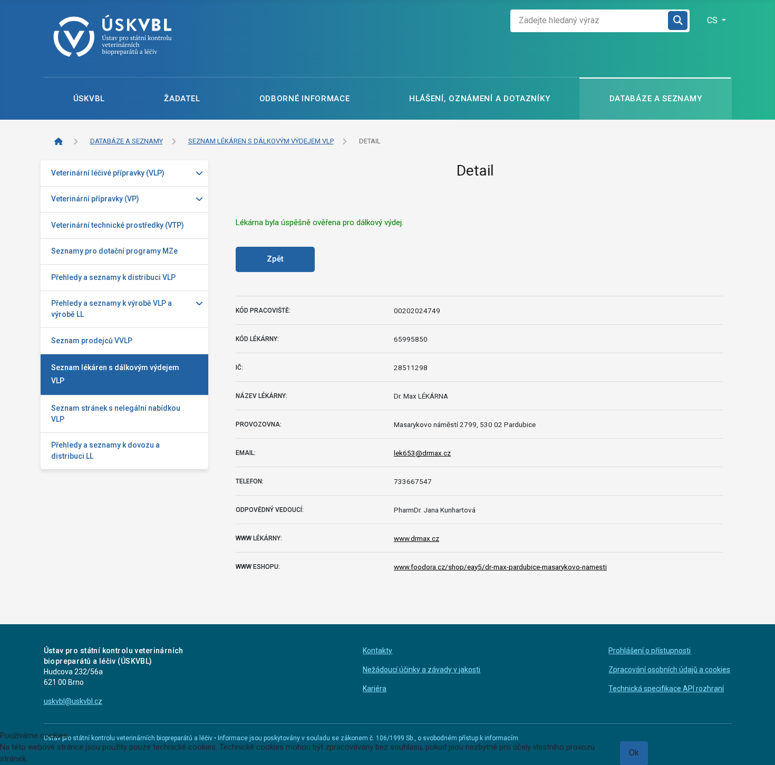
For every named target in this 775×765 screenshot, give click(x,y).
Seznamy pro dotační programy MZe (114, 251)
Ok (634, 753)
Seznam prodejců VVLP (91, 340)
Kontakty (377, 650)
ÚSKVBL (89, 98)
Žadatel (182, 98)
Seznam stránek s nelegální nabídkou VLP (115, 413)
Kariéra (374, 688)
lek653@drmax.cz (422, 453)
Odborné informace (304, 98)
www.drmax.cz (416, 538)
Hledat (678, 20)
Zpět (275, 259)
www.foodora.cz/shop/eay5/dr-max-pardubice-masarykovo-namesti (500, 567)
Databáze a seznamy (655, 98)
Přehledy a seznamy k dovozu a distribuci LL (105, 450)
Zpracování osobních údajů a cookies (669, 669)
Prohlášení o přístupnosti (649, 650)
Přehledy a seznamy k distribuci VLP (113, 277)
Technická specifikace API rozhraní (666, 688)
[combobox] (589, 20)
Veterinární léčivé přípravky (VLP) (107, 173)
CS (713, 20)
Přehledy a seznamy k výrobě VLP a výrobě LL (111, 308)
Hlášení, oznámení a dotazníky (479, 98)
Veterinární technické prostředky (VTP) (117, 225)
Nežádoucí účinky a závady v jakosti (421, 669)
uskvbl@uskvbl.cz (73, 701)
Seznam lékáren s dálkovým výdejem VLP (115, 374)
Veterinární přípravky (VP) (95, 199)
